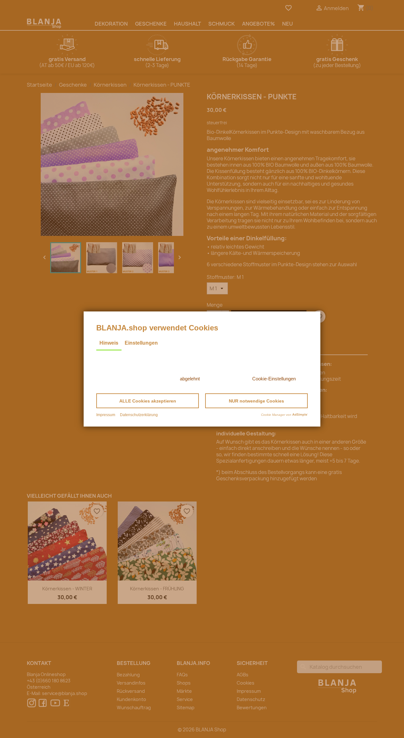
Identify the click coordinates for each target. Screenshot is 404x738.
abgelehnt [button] (190, 378)
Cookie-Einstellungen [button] (274, 378)
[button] (147, 400)
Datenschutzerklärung (139, 415)
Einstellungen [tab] (141, 343)
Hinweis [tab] (108, 343)
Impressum (105, 415)
